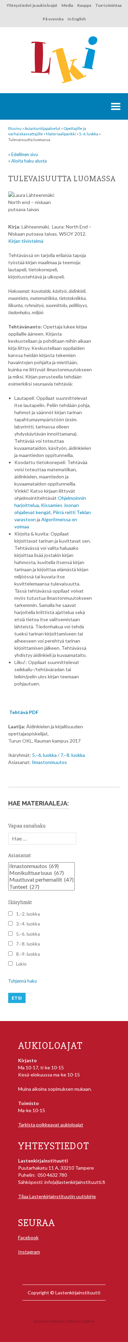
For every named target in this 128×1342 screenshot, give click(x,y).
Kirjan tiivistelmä (25, 241)
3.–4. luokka (28, 924)
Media (67, 5)
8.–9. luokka (28, 954)
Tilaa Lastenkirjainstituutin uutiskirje (57, 1196)
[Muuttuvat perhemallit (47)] (41, 879)
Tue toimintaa (108, 5)
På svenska (53, 18)
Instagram (29, 1252)
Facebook (28, 1237)
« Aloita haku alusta (27, 161)
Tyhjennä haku (22, 981)
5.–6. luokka (44, 755)
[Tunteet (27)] (41, 886)
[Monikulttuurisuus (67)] (41, 872)
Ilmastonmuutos (49, 762)
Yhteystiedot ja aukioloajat (31, 5)
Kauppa (84, 5)
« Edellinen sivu (23, 154)
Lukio (21, 964)
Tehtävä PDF (24, 712)
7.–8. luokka (72, 755)
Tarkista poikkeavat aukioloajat (50, 1124)
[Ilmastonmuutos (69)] (41, 866)
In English (77, 18)
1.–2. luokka (28, 914)
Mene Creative (81, 1321)
